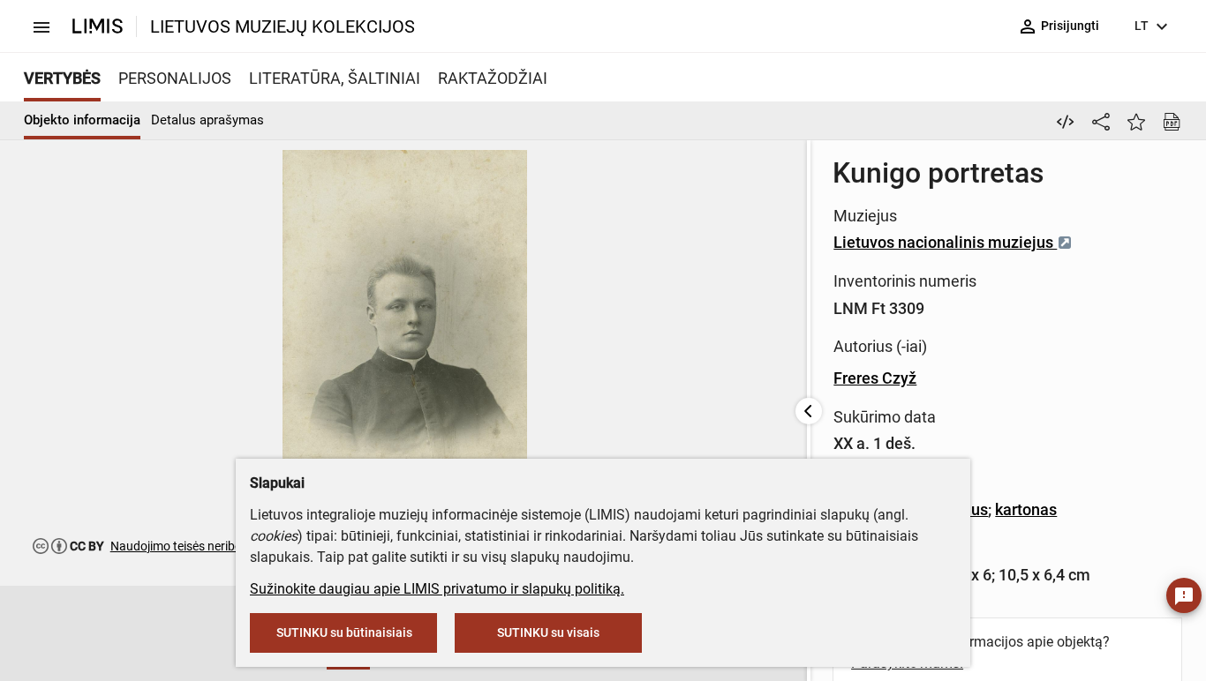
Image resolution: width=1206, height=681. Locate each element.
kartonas (1026, 509)
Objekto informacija (82, 120)
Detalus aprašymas (207, 120)
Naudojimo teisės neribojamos (192, 546)
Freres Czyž (874, 378)
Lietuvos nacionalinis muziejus (945, 242)
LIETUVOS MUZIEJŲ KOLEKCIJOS (282, 26)
